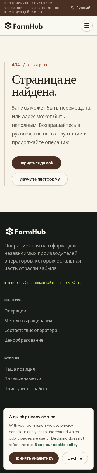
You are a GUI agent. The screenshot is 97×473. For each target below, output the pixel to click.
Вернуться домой (36, 163)
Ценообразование (23, 340)
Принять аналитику (33, 458)
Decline (75, 458)
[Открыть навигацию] (87, 26)
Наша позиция (19, 369)
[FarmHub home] (23, 26)
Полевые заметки (22, 379)
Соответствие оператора (30, 330)
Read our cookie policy (56, 444)
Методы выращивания (28, 320)
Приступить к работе (26, 388)
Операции (15, 311)
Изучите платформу (40, 179)
